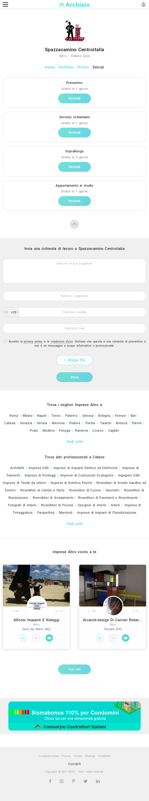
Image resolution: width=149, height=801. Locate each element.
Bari (133, 415)
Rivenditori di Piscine (57, 505)
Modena (49, 430)
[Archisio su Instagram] (62, 781)
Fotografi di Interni (22, 505)
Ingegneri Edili (129, 475)
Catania (9, 423)
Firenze (120, 415)
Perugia (64, 430)
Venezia (26, 423)
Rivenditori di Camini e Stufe (42, 490)
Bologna (104, 415)
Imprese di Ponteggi (40, 475)
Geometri (112, 490)
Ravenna (81, 430)
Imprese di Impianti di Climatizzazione (106, 512)
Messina (58, 423)
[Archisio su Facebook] (51, 781)
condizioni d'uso (62, 341)
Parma (137, 423)
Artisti (115, 505)
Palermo (71, 415)
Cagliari (113, 430)
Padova (74, 423)
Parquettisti (46, 512)
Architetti (17, 468)
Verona (42, 423)
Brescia (121, 423)
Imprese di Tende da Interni (24, 483)
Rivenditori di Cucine (85, 490)
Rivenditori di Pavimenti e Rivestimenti (108, 498)
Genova (88, 415)
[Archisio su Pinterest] (74, 781)
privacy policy (33, 341)
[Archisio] (74, 4)
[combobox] (11, 312)
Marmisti (65, 512)
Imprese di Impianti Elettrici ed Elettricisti (85, 468)
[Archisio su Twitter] (86, 781)
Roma (13, 415)
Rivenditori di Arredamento (53, 498)
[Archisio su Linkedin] (97, 781)
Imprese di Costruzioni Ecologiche (86, 475)
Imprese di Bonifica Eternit (71, 483)
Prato (34, 430)
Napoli (42, 415)
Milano (28, 415)
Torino (56, 415)
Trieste (90, 423)
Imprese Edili (39, 468)
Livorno (97, 430)
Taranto (105, 423)
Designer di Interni (92, 505)
